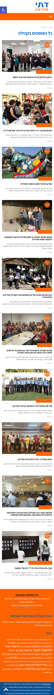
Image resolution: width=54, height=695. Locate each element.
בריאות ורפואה (28, 640)
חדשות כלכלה (27, 654)
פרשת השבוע (41, 669)
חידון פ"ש (16, 654)
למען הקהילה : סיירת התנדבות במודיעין (35, 459)
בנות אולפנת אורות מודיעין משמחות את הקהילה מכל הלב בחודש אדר (27, 296)
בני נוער (35, 640)
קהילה (23, 669)
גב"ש (35, 690)
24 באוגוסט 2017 (44, 400)
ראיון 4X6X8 (10, 669)
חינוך (49, 657)
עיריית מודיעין (39, 664)
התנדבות (12, 643)
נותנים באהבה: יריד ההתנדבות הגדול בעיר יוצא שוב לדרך (27, 130)
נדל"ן (21, 661)
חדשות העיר (42, 650)
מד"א (19, 658)
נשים (10, 662)
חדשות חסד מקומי (43, 654)
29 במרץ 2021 (45, 231)
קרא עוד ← (48, 88)
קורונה (17, 669)
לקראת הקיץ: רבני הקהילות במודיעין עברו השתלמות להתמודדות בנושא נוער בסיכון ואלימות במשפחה (29, 513)
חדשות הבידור (26, 647)
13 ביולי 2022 (46, 178)
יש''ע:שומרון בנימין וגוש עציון (24, 690)
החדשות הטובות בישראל (11, 687)
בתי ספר (13, 639)
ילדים (28, 658)
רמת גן (49, 690)
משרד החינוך (27, 661)
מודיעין (13, 657)
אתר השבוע (42, 640)
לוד (43, 693)
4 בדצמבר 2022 (45, 125)
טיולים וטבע (37, 657)
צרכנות (30, 668)
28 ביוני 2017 (46, 507)
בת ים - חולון (42, 690)
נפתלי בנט (15, 661)
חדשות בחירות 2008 (42, 646)
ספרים (49, 665)
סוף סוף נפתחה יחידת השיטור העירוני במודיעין (32, 406)
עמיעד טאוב (25, 664)
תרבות (45, 672)
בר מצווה (20, 639)
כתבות (24, 658)
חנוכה (45, 658)
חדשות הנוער (12, 646)
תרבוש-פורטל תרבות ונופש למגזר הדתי (30, 684)
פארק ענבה (14, 665)
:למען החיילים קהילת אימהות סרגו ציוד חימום (32, 77)
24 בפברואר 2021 (44, 289)
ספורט (5, 661)
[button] (3, 10)
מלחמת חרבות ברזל (37, 662)
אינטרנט (49, 640)
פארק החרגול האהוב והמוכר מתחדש (36, 183)
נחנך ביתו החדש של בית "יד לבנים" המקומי (33, 568)
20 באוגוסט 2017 (45, 453)
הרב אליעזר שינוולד (22, 643)
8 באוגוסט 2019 (45, 344)
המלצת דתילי (34, 643)
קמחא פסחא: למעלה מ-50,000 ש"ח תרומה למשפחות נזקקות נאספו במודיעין (28, 238)
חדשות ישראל (19, 693)
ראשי (50, 27)
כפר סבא (12, 693)
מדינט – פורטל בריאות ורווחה (28, 687)
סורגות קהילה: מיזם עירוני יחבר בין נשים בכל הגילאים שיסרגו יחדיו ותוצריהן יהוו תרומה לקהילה (29, 351)
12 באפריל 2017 (45, 562)
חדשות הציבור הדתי (20, 650)
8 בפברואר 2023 (45, 71)
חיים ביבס (7, 654)
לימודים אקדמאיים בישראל (33, 693)
